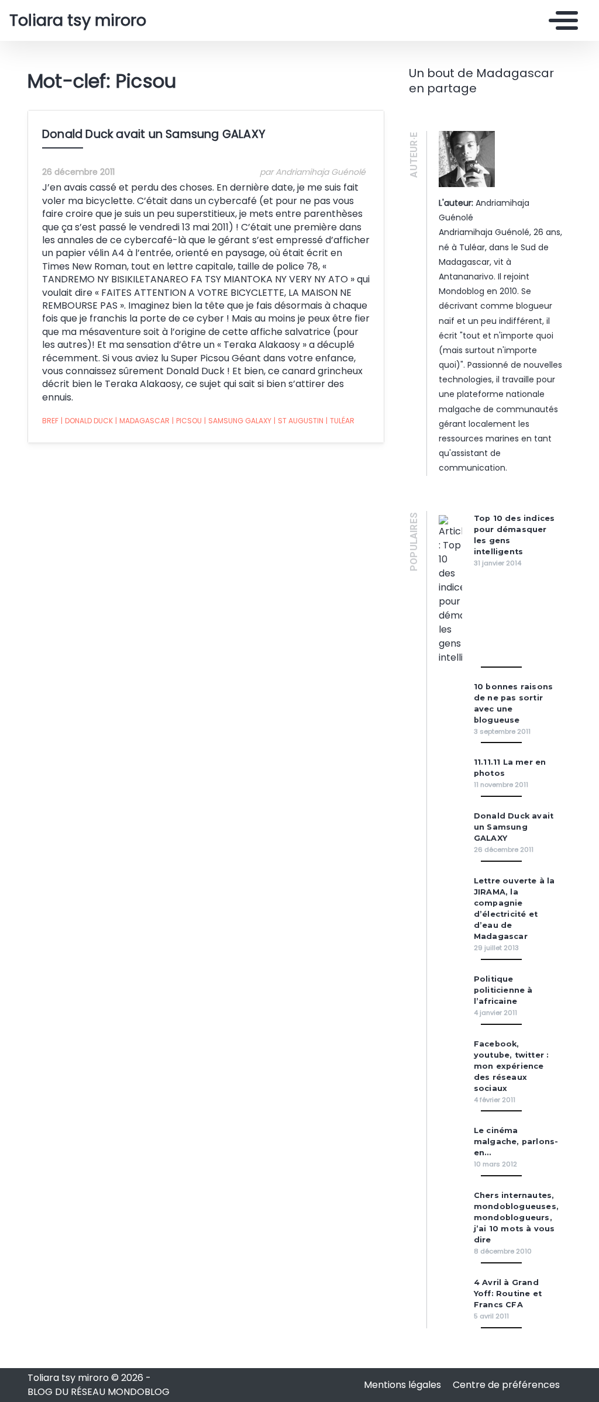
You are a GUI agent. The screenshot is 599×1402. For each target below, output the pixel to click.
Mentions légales (403, 1384)
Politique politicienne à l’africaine (503, 990)
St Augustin (298, 421)
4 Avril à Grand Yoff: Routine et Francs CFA (508, 1293)
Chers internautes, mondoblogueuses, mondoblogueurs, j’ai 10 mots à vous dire (516, 1217)
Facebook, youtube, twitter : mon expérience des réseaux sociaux (511, 1066)
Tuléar (340, 421)
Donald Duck (87, 421)
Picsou (187, 421)
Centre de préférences (506, 1384)
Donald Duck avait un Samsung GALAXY (154, 134)
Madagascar (142, 421)
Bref (50, 421)
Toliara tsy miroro (77, 20)
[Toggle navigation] (560, 20)
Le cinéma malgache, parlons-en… (516, 1141)
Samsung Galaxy (237, 421)
